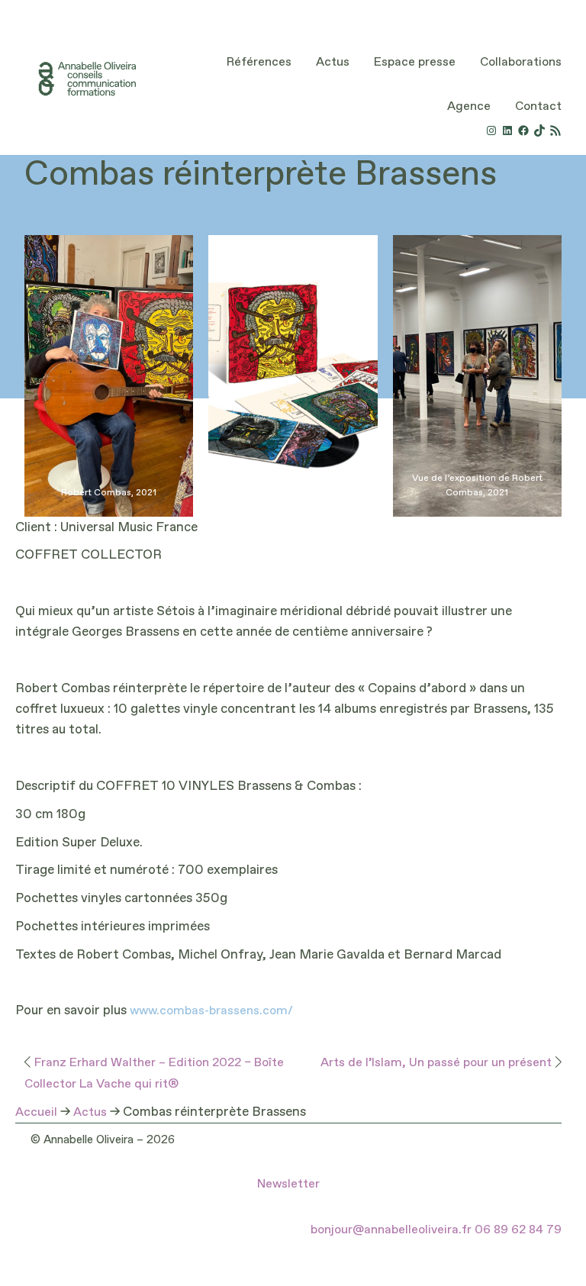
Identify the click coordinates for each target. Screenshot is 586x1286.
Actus (90, 1113)
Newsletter (288, 1184)
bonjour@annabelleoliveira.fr (391, 1230)
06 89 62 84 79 (518, 1230)
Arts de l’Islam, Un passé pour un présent (436, 1063)
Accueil (36, 1113)
